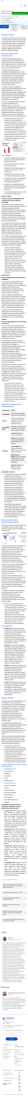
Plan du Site (6, 1058)
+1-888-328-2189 (7, 1080)
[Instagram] (20, 1079)
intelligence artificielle (12, 105)
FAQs (15, 1056)
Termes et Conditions (19, 1054)
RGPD (15, 1063)
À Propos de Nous (7, 1051)
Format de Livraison (19, 1052)
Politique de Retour (18, 1058)
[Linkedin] (20, 1082)
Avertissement (17, 1065)
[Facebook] (20, 1075)
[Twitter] (20, 1086)
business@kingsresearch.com (8, 1078)
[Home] (7, 5)
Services (5, 1047)
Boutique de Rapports (8, 1049)
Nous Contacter (6, 1056)
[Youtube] (20, 1089)
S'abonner (11, 1039)
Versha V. (7, 20)
